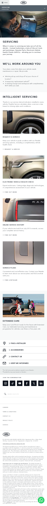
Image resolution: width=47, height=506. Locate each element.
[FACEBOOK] (27, 383)
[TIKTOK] (12, 383)
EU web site (15, 497)
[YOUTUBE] (19, 383)
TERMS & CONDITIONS (9, 411)
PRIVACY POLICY (8, 420)
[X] (34, 383)
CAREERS (5, 407)
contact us (9, 501)
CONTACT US (6, 416)
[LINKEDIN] (41, 383)
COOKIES (5, 424)
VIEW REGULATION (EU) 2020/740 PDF (14, 443)
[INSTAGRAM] (5, 383)
